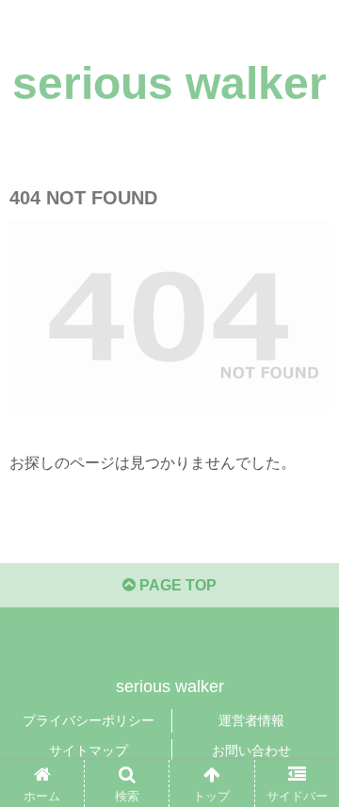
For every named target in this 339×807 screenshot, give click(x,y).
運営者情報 (251, 720)
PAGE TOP (176, 585)
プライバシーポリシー (88, 720)
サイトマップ (88, 750)
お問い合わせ (251, 750)
